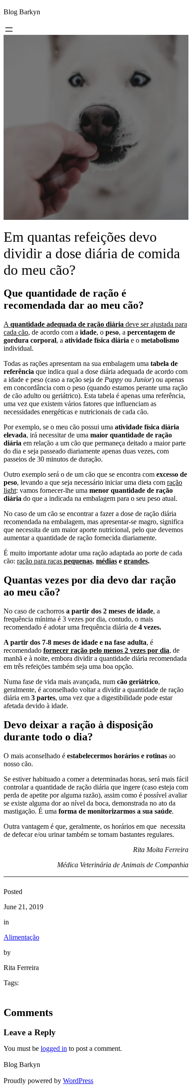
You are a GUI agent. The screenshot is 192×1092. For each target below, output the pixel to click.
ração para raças (54, 561)
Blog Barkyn (22, 12)
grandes (136, 561)
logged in (54, 1048)
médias (106, 561)
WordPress (78, 1080)
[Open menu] (9, 29)
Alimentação (21, 937)
